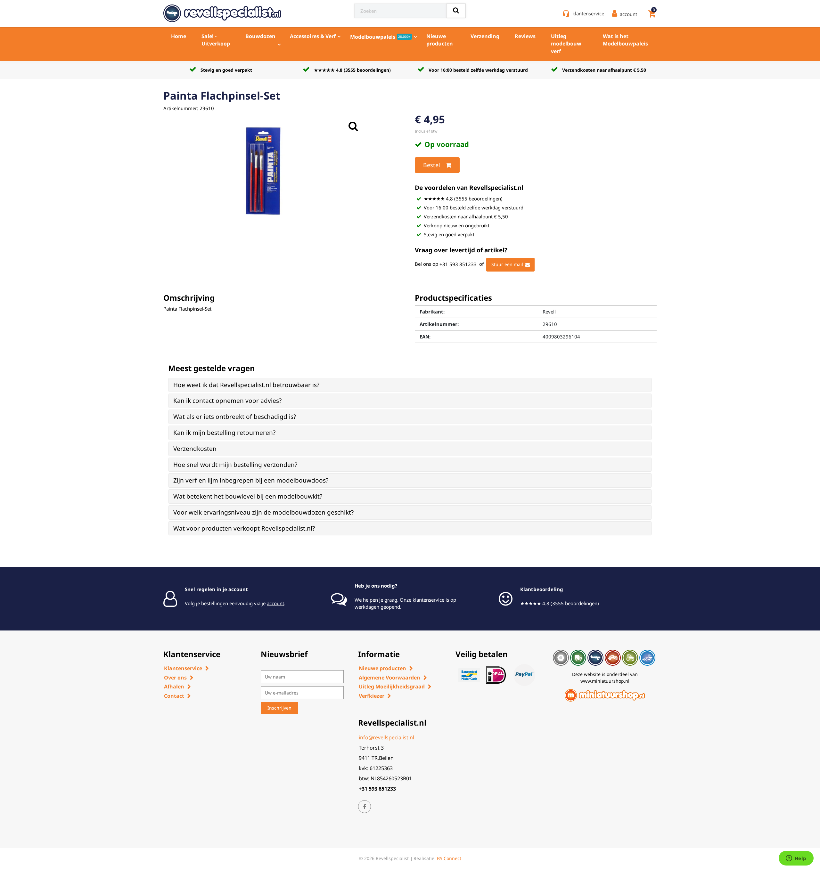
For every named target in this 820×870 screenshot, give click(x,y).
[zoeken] (456, 11)
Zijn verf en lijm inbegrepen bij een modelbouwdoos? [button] (250, 480)
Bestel (431, 165)
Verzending (485, 36)
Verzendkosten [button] (195, 448)
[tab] (410, 385)
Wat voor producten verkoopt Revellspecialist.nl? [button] (244, 528)
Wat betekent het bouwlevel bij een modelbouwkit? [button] (247, 496)
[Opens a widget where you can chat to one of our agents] (796, 859)
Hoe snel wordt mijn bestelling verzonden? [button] (235, 464)
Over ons (175, 677)
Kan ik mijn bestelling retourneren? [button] (224, 432)
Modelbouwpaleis (380, 36)
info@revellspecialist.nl (386, 737)
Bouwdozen (260, 36)
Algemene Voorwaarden (389, 677)
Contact (174, 695)
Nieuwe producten (439, 40)
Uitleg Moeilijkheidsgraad (392, 686)
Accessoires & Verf (313, 36)
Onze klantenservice (422, 600)
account (275, 603)
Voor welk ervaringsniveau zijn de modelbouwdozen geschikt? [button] (263, 512)
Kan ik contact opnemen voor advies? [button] (227, 400)
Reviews (525, 36)
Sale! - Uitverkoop (215, 40)
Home (178, 36)
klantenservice (588, 13)
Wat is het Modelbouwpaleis (625, 40)
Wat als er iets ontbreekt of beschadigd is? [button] (234, 416)
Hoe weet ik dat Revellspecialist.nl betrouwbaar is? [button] (246, 385)
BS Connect (449, 858)
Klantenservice (183, 668)
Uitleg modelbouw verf (566, 44)
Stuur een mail (507, 264)
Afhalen (174, 686)
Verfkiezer (371, 695)
